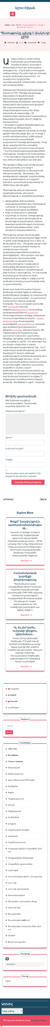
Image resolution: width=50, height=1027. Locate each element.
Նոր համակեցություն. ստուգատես (25, 876)
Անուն (9, 437)
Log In (8, 981)
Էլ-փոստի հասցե (14, 448)
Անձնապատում (15, 774)
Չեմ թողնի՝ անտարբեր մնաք (22, 901)
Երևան (11, 805)
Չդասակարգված (16, 895)
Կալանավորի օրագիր (18, 830)
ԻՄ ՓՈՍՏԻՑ (13, 817)
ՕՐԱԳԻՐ (12, 936)
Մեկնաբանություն (15, 411)
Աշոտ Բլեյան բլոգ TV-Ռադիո (21, 780)
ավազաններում (26, 324)
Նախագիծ (13, 870)
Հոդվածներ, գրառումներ (20, 864)
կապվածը (13, 307)
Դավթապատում (16, 799)
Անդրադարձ (14, 768)
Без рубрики (13, 755)
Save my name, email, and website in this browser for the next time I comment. (23, 474)
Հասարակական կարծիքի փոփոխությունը (25, 576)
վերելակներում (21, 309)
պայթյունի (32, 312)
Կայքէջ (9, 459)
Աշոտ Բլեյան (25, 8)
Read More (25, 560)
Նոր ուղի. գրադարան (18, 889)
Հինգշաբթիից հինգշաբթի (20, 858)
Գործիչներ (13, 786)
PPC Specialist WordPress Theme (25, 1020)
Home (7, 25)
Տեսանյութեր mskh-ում (19, 920)
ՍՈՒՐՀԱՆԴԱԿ (14, 908)
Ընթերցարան (14, 811)
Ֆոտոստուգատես (17, 942)
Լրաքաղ (12, 824)
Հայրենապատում (17, 842)
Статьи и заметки (15, 761)
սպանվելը (16, 330)
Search (9, 732)
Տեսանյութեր (14, 914)
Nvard (21, 43)
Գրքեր (11, 792)
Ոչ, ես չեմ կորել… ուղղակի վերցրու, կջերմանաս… (25, 631)
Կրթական (13, 836)
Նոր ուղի (16, 25)
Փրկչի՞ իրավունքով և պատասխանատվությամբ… (25, 525)
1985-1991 (12, 749)
